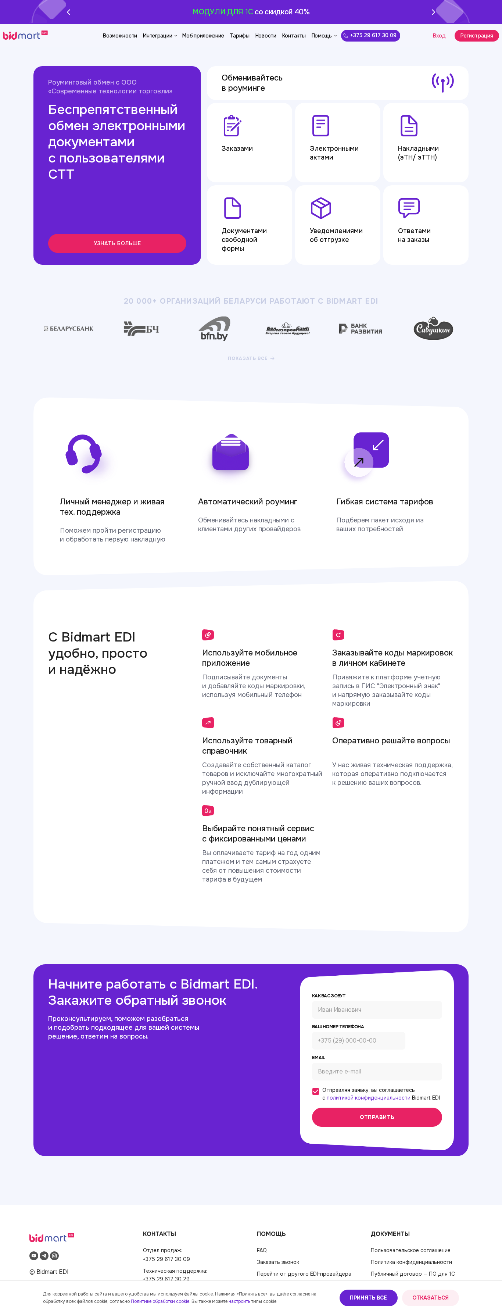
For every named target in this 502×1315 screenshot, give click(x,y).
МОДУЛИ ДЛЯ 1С (222, 12)
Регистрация (476, 35)
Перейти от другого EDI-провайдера (304, 1274)
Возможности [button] (120, 35)
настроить (239, 1301)
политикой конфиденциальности (368, 1097)
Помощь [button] (322, 35)
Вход (439, 35)
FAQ (262, 1250)
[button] (21, 36)
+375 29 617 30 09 (373, 35)
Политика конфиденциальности (411, 1262)
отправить (377, 1117)
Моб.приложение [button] (203, 35)
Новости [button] (265, 35)
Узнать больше (117, 243)
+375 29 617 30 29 (166, 1279)
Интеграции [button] (157, 35)
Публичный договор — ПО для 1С (413, 1274)
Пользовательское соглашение (411, 1250)
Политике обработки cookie (160, 1301)
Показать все (248, 358)
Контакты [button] (294, 35)
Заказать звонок (278, 1262)
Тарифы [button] (239, 35)
